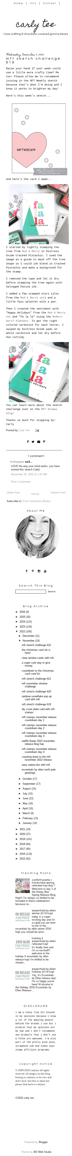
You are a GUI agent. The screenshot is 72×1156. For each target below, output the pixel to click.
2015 (23, 858)
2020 (23, 834)
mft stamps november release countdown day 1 (39, 719)
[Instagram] (39, 570)
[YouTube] (45, 570)
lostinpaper (17, 461)
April (26, 808)
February (28, 818)
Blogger (43, 1142)
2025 (23, 617)
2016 (23, 854)
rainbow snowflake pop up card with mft (37, 698)
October (28, 778)
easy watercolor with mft (36, 764)
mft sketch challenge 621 (36, 678)
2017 (23, 849)
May (25, 803)
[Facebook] (26, 570)
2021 (23, 829)
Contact (49, 3)
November (29, 640)
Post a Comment (21, 481)
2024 (23, 621)
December (29, 636)
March (27, 813)
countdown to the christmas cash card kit (38, 672)
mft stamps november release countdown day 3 (39, 734)
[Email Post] (37, 430)
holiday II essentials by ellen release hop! (44, 941)
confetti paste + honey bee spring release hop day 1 (43, 883)
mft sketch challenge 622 (36, 645)
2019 (23, 839)
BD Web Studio (42, 1152)
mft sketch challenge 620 (36, 691)
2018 (23, 844)
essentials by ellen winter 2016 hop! (44, 912)
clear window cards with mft (38, 658)
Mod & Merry (31, 251)
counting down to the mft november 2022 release (37, 758)
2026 (23, 612)
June (26, 798)
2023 (23, 626)
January (28, 823)
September (29, 783)
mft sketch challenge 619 (36, 704)
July (25, 793)
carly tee (35, 25)
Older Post (13, 492)
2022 (23, 631)
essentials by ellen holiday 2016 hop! (44, 970)
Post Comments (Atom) (36, 501)
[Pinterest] (32, 570)
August (27, 788)
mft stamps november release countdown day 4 (39, 750)
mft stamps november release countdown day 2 (39, 727)
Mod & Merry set (32, 297)
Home (18, 3)
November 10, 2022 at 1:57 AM (29, 474)
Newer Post (58, 492)
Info (33, 3)
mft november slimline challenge (34, 685)
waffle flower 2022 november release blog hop (38, 742)
